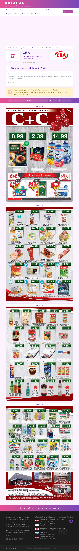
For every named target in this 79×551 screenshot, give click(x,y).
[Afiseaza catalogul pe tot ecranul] (64, 100)
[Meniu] (71, 4)
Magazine (33, 10)
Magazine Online (45, 10)
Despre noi (29, 548)
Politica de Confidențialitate (41, 548)
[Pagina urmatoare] (68, 100)
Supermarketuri (11, 10)
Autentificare (68, 12)
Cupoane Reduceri (12, 14)
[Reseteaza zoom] (55, 100)
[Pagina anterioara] (10, 100)
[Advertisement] (39, 30)
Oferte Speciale (27, 14)
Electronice (24, 10)
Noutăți (37, 14)
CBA (26, 52)
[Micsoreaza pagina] (50, 100)
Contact (54, 548)
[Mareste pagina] (59, 100)
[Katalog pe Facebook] (71, 521)
